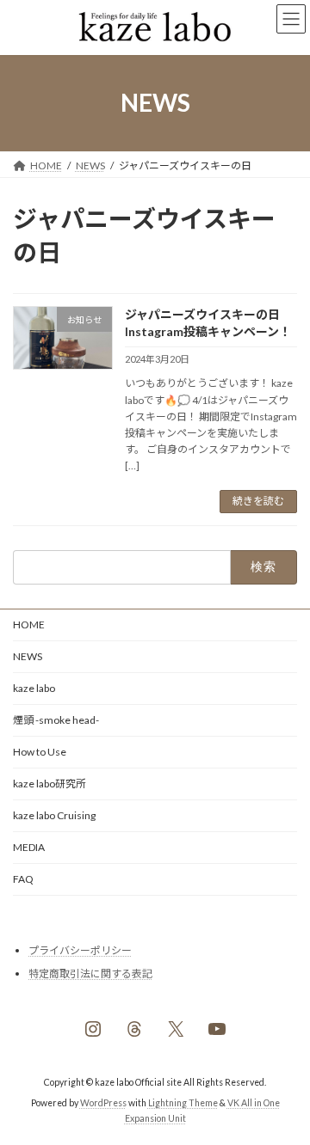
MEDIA (29, 847)
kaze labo (34, 688)
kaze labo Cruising (54, 815)
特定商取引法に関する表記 (90, 972)
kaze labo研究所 (49, 783)
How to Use (39, 751)
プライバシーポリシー (80, 950)
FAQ (23, 879)
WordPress (103, 1103)
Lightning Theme (183, 1103)
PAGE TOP (285, 1092)
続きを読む (258, 500)
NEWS (27, 656)
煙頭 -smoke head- (56, 719)
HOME (29, 624)
